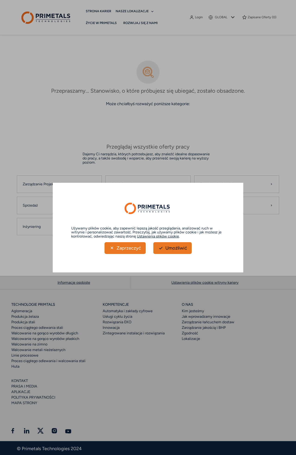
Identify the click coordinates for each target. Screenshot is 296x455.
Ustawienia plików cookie (158, 236)
